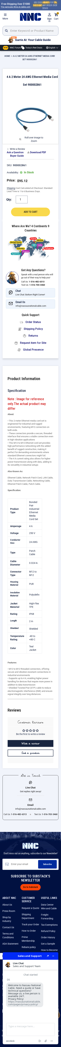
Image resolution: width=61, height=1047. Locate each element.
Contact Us (8, 927)
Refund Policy (48, 931)
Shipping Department (28, 916)
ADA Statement (10, 943)
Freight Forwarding (47, 916)
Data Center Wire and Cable (49, 906)
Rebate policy (29, 947)
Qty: (9, 199)
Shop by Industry (6, 919)
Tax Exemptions (49, 924)
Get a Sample (48, 943)
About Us (7, 904)
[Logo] (30, 17)
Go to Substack (30, 887)
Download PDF (38, 152)
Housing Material (14, 583)
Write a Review (17, 149)
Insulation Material (15, 594)
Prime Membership (28, 939)
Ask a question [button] (30, 753)
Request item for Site (32, 342)
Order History (48, 937)
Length (13, 620)
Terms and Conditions (8, 935)
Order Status (33, 322)
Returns (33, 335)
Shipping (11, 188)
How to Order (29, 930)
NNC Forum (12, 47)
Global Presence (33, 349)
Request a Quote (30, 908)
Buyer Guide (17, 155)
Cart (56, 16)
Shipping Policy (33, 328)
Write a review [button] (30, 743)
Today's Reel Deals (33, 47)
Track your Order (30, 924)
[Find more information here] (30, 998)
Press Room (8, 911)
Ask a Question (15, 152)
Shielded (14, 628)
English (52, 48)
